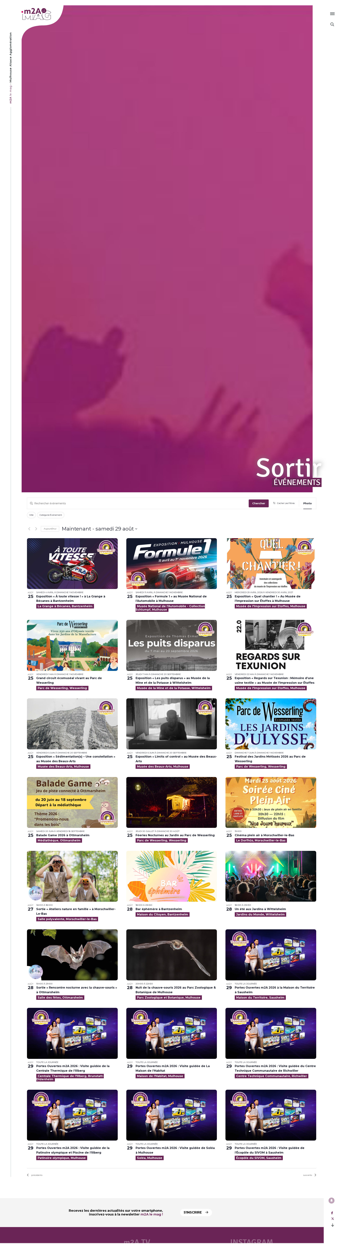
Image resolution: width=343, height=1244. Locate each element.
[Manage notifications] (331, 1200)
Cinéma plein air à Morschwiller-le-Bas (264, 835)
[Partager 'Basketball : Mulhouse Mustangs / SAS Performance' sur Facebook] (332, 1213)
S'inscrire (193, 1212)
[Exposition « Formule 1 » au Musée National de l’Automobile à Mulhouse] (171, 563)
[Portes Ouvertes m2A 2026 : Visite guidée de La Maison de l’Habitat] (171, 1033)
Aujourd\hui (50, 528)
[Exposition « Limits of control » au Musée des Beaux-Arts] (171, 723)
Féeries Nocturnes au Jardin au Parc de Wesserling (175, 835)
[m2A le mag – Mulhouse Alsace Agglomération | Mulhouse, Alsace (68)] (47, 14)
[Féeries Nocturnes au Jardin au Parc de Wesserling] (171, 802)
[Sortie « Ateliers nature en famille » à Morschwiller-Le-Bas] (72, 876)
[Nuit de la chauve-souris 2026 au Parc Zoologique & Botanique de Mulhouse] (171, 954)
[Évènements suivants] (36, 529)
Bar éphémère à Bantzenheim (159, 909)
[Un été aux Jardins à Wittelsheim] (270, 876)
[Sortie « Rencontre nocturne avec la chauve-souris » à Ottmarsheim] (72, 954)
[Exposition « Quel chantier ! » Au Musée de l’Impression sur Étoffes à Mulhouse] (270, 563)
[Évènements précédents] (29, 529)
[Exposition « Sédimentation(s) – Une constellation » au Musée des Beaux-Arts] (72, 723)
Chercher (258, 503)
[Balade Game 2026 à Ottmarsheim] (72, 802)
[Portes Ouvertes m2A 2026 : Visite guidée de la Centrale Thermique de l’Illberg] (72, 1033)
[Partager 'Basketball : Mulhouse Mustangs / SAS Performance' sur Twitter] (332, 1218)
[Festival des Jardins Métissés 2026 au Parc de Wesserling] (270, 723)
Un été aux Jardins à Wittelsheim (260, 909)
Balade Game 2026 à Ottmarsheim (63, 835)
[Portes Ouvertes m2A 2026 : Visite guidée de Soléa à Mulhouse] (171, 1115)
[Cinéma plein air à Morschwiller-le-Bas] (270, 802)
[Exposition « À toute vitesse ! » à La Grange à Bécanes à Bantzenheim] (72, 563)
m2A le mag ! (152, 1214)
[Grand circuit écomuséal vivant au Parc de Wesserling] (72, 645)
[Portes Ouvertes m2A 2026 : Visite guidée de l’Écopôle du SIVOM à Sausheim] (270, 1115)
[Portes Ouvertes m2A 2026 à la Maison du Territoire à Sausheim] (270, 954)
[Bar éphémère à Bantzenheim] (171, 876)
